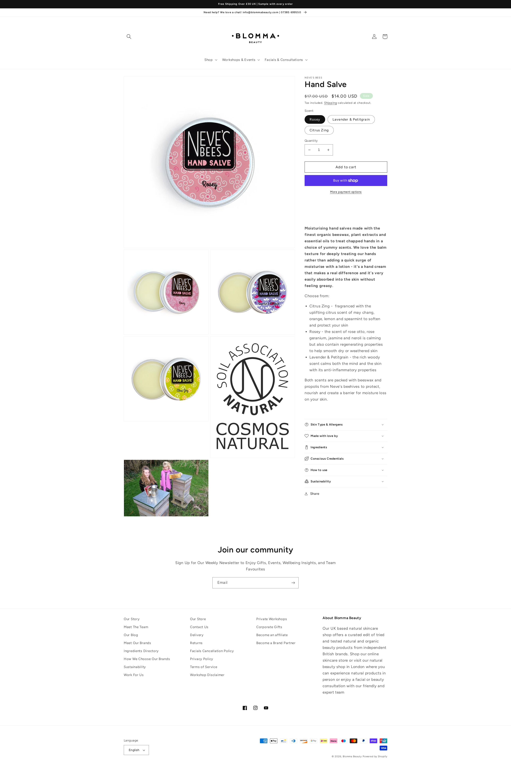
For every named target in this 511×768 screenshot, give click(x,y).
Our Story (132, 619)
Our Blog (131, 635)
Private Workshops (271, 619)
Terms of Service (203, 667)
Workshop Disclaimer (207, 675)
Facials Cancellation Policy (212, 651)
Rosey (315, 119)
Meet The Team (136, 627)
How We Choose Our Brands (147, 659)
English (134, 750)
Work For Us (134, 675)
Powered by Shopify (375, 756)
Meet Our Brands (137, 643)
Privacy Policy (201, 659)
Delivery (197, 635)
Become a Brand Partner (276, 643)
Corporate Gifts (269, 627)
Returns (196, 643)
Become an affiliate (272, 635)
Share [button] (314, 494)
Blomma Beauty (352, 756)
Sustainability (135, 667)
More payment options (346, 192)
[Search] (129, 36)
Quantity (311, 141)
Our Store (198, 619)
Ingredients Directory (141, 651)
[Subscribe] (293, 582)
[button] (210, 60)
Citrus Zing (319, 130)
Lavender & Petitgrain (351, 119)
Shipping (330, 102)
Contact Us (199, 627)
